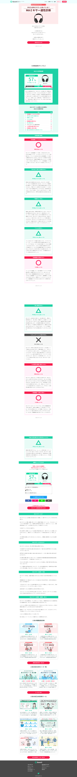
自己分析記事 (30, 771)
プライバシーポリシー (46, 766)
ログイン (59, 1)
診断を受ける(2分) (38, 42)
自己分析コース (30, 768)
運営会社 (43, 769)
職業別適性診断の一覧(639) (38, 662)
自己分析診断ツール (31, 769)
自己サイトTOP (30, 766)
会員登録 (64, 1)
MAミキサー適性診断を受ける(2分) (38, 508)
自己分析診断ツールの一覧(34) (38, 757)
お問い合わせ (44, 768)
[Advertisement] (38, 55)
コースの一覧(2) (38, 692)
